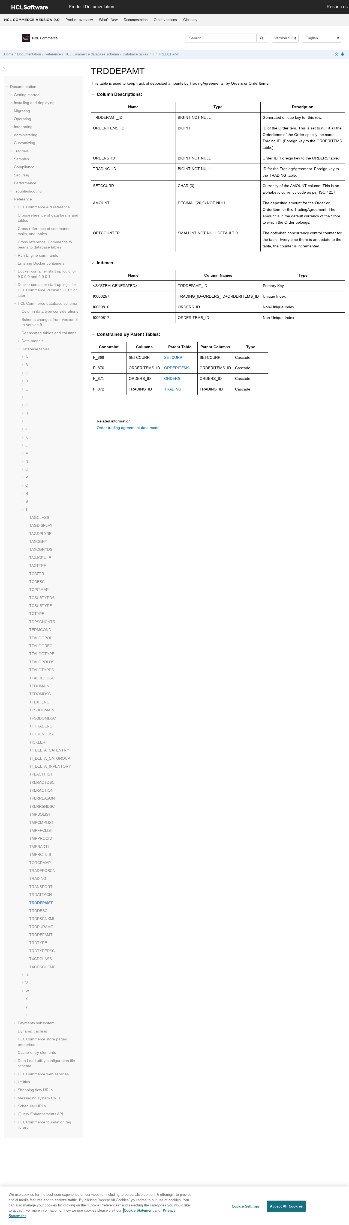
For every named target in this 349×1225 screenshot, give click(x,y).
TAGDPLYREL (41, 533)
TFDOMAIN (39, 686)
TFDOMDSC (40, 694)
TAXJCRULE (40, 557)
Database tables (135, 54)
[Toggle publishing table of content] (4, 68)
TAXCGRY (38, 541)
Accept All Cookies (286, 1206)
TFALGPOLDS (41, 662)
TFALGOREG (41, 646)
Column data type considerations (50, 311)
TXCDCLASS (40, 959)
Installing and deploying (34, 102)
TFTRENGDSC (42, 734)
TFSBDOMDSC (42, 718)
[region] (174, 1205)
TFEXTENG (39, 702)
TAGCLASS (39, 517)
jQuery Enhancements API (40, 1114)
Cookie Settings (245, 1206)
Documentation (136, 20)
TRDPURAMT (41, 927)
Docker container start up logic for (47, 289)
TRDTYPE (38, 942)
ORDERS (172, 378)
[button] (8, 87)
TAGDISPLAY (40, 525)
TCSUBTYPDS (42, 598)
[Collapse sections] (337, 54)
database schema (92, 54)
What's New (108, 20)
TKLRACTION (41, 790)
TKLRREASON (42, 798)
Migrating (22, 111)
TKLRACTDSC (42, 782)
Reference (53, 54)
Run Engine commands (38, 255)
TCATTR (36, 574)
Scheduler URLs (32, 1106)
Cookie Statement (139, 1211)
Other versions (165, 20)
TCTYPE (36, 613)
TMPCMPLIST (41, 822)
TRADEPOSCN (42, 870)
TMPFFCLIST (41, 830)
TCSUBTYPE (40, 605)
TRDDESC (38, 911)
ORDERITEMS (176, 368)
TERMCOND (40, 630)
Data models (32, 341)
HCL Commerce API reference (44, 207)
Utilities (24, 1082)
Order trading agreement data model (128, 427)
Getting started (27, 95)
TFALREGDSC (42, 678)
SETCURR (173, 357)
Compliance (24, 167)
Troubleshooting (28, 191)
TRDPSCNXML (42, 918)
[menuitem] (79, 20)
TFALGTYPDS (41, 670)
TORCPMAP (40, 862)
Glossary (190, 20)
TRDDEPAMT (169, 54)
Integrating (23, 127)
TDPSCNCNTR (42, 622)
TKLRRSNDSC (42, 806)
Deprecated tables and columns (49, 333)
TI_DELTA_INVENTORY (50, 766)
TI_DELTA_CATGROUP (49, 758)
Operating (22, 119)
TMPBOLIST (40, 814)
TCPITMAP (39, 589)
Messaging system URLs (39, 1098)
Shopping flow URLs (35, 1090)
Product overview (79, 20)
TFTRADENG (41, 726)
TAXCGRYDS (40, 549)
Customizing (24, 143)
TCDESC (37, 581)
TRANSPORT (41, 886)
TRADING (37, 878)
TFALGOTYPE (41, 654)
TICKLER (37, 742)
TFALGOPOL (40, 638)
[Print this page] (343, 54)
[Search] (261, 38)
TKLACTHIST (41, 774)
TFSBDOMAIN (41, 710)
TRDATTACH (40, 894)
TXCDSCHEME (42, 967)
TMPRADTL (39, 846)
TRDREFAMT (41, 935)
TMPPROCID (40, 838)
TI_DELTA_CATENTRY (49, 750)
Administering (25, 135)
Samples (21, 159)
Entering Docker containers (41, 263)
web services (43, 1074)
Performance (25, 183)
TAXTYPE (37, 565)
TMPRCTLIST (41, 854)
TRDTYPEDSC (42, 951)
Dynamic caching (32, 1031)
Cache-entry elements (37, 1052)
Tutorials (21, 151)
